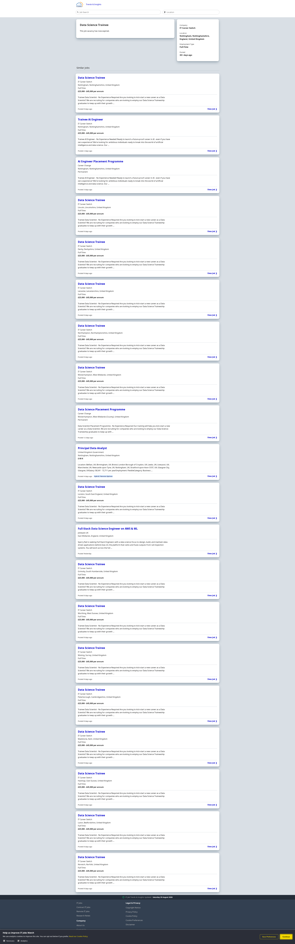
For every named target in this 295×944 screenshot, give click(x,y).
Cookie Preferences (134, 920)
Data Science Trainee (91, 77)
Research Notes (83, 915)
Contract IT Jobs (83, 907)
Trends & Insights (93, 4)
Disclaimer (130, 924)
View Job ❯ (212, 109)
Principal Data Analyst (92, 448)
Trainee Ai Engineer (90, 119)
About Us (81, 925)
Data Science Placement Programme (101, 409)
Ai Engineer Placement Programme (100, 161)
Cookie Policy (131, 916)
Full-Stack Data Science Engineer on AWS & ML (108, 528)
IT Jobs (79, 903)
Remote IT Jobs (83, 911)
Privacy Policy (131, 912)
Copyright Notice (133, 907)
